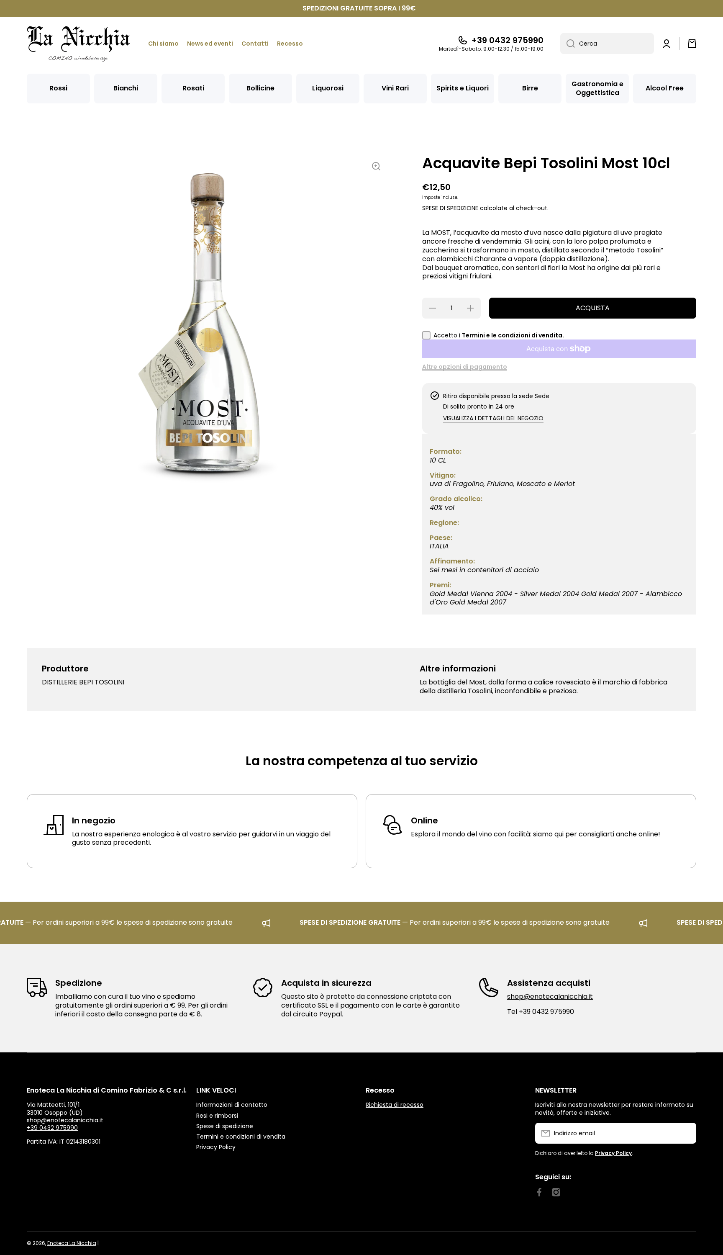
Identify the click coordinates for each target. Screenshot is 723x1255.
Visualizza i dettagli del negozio (493, 418)
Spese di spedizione (450, 208)
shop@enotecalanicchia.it (550, 996)
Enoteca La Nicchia (71, 1243)
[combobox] (607, 43)
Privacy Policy (216, 1147)
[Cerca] (567, 43)
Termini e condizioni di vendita (240, 1136)
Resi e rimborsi (217, 1115)
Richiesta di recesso (394, 1105)
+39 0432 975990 (507, 40)
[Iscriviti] (685, 1133)
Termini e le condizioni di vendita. (513, 335)
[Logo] (79, 44)
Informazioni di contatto (231, 1104)
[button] (692, 43)
